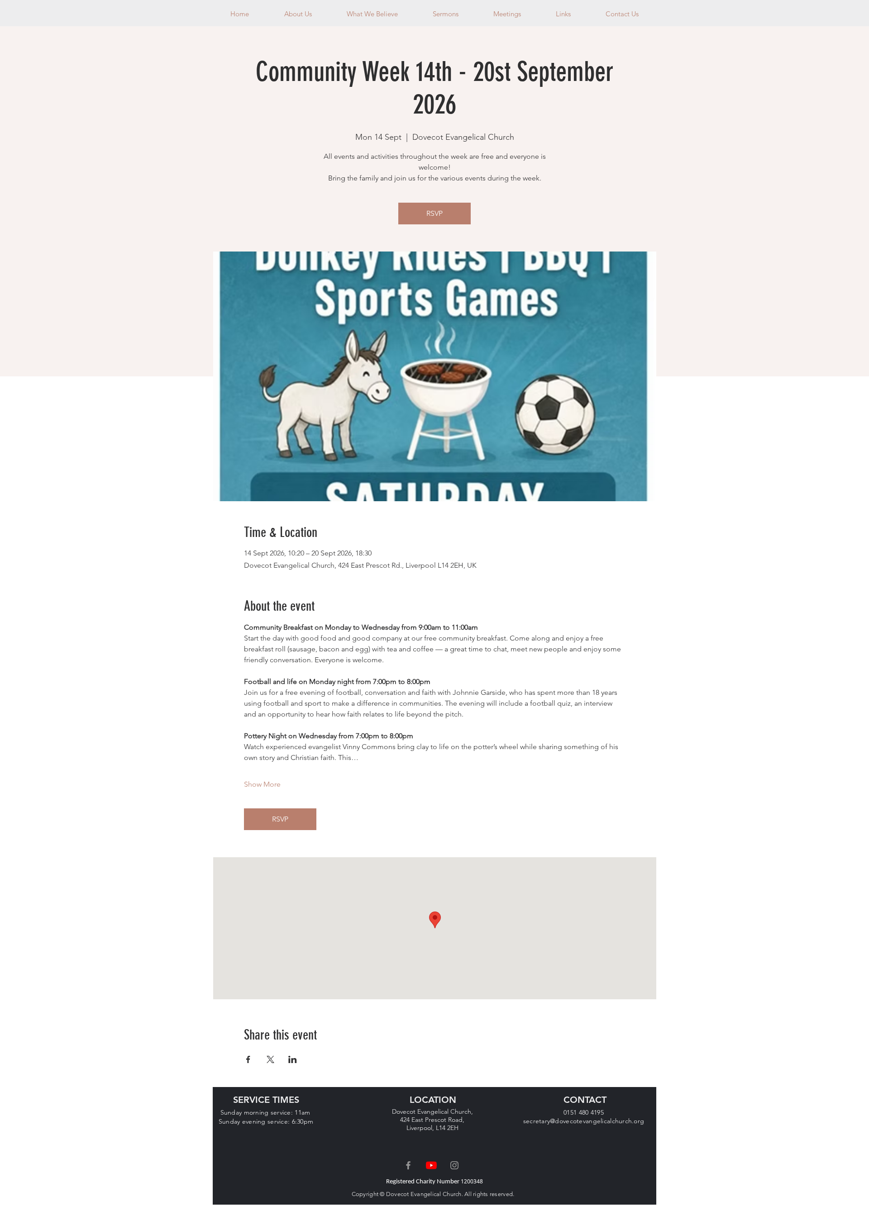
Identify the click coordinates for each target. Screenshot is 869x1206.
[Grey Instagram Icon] (454, 1165)
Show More (262, 784)
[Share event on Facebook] (248, 1059)
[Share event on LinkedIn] (292, 1059)
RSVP (434, 213)
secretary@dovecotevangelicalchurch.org (584, 1121)
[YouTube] (431, 1165)
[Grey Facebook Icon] (408, 1165)
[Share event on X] (270, 1059)
